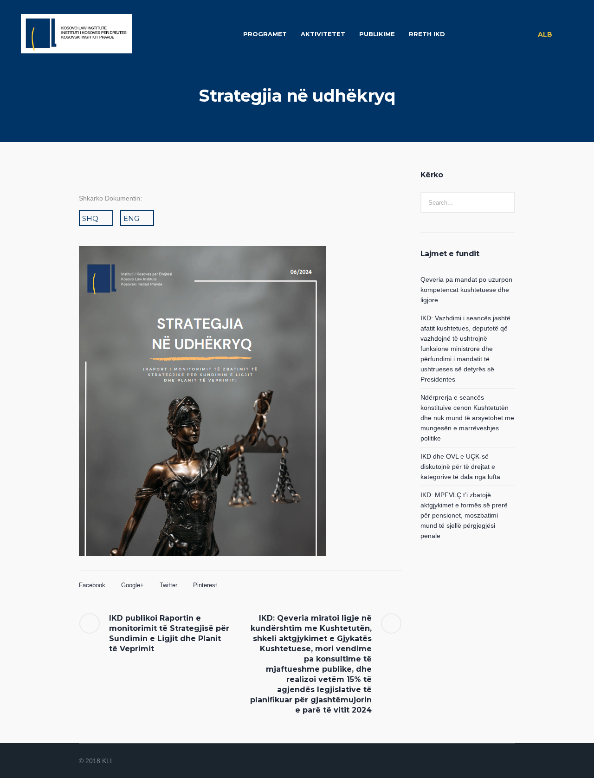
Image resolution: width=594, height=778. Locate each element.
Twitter (168, 585)
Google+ (132, 585)
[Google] (486, 761)
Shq (90, 218)
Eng (131, 218)
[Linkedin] (464, 761)
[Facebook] (475, 761)
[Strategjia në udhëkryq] (202, 416)
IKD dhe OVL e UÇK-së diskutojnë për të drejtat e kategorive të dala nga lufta (460, 466)
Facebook (92, 585)
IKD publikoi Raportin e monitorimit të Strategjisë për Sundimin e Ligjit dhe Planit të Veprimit (169, 633)
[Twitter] (497, 761)
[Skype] (508, 761)
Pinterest (205, 585)
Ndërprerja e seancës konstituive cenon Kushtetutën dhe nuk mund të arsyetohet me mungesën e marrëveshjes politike (467, 418)
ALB (545, 34)
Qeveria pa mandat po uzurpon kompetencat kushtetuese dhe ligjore (466, 290)
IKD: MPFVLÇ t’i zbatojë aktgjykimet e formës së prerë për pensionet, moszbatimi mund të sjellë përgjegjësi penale (464, 515)
